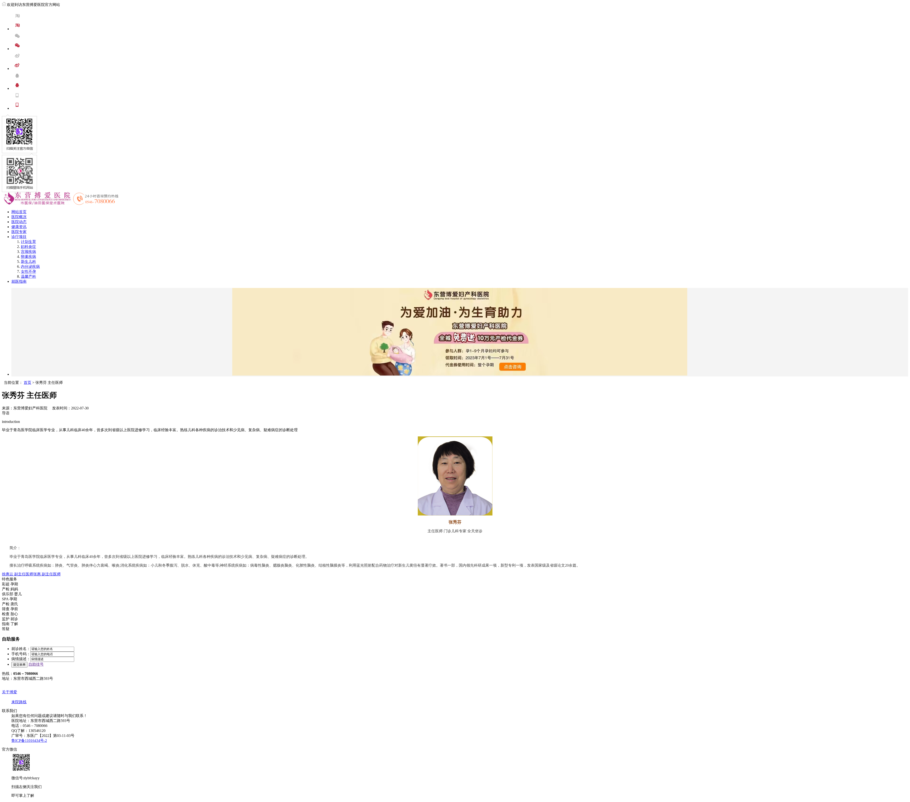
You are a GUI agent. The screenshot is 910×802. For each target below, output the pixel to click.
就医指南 (19, 281)
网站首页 (19, 212)
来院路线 (19, 702)
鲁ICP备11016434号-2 (29, 741)
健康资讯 (19, 227)
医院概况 (19, 217)
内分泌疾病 (30, 266)
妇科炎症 (28, 247)
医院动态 (19, 222)
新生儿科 (28, 262)
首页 (27, 383)
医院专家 (19, 232)
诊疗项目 (19, 237)
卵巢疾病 (28, 257)
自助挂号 (36, 664)
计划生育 (28, 242)
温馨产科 (28, 276)
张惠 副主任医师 (47, 574)
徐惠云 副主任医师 (17, 574)
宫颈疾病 (28, 252)
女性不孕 (28, 271)
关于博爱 (9, 692)
